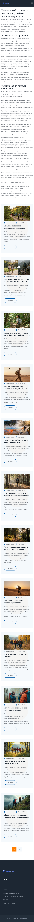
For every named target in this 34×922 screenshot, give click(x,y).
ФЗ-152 (5, 900)
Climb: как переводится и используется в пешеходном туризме (16, 816)
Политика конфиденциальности (13, 896)
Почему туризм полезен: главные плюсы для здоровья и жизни (15, 762)
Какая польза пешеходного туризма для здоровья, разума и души (16, 548)
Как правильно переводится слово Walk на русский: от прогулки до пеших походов (16, 280)
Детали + (10, 247)
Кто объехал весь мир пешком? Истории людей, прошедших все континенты (17, 387)
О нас (5, 890)
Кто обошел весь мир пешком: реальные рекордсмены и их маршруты (13, 602)
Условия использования (11, 893)
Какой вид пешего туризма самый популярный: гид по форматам (16, 334)
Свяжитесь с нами (9, 903)
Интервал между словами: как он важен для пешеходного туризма (15, 709)
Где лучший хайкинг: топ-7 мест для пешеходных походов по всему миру (16, 441)
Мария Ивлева (10, 223)
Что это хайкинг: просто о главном (15, 655)
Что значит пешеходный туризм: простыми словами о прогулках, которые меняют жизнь (17, 495)
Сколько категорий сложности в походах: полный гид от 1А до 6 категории (13, 227)
